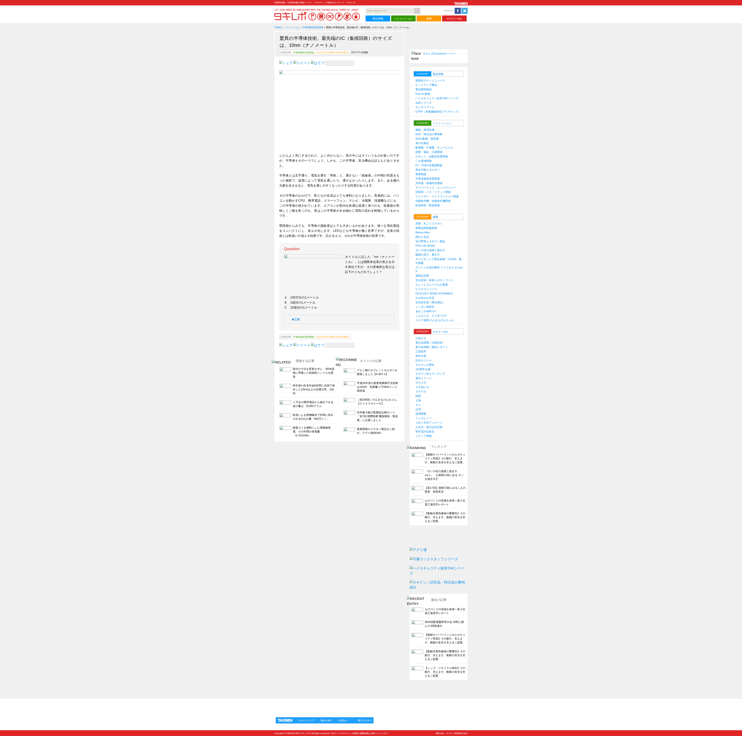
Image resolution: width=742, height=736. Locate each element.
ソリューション (403, 18)
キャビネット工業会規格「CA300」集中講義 (438, 261)
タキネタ (420, 391)
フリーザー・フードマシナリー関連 (437, 196)
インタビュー (423, 418)
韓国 (418, 395)
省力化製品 (422, 143)
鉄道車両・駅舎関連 (427, 205)
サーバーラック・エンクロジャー (435, 187)
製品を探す (326, 720)
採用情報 (420, 413)
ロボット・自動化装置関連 (431, 156)
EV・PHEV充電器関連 (428, 165)
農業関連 (420, 174)
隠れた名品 (422, 236)
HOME (277, 27)
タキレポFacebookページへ (440, 53)
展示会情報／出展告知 (428, 342)
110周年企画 (423, 369)
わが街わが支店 (424, 297)
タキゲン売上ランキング (430, 373)
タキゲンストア (306, 720)
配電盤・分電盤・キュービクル (434, 147)
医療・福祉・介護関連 (428, 152)
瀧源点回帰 (422, 275)
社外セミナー (423, 360)
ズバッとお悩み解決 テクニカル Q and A (438, 269)
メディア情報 (423, 436)
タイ (418, 404)
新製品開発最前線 (426, 227)
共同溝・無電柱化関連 (428, 183)
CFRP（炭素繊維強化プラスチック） (438, 111)
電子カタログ (365, 720)
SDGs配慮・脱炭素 (427, 138)
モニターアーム (424, 107)
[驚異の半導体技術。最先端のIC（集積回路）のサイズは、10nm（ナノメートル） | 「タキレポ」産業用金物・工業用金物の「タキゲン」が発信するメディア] (317, 63)
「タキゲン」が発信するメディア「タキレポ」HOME (309, 705)
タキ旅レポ (422, 387)
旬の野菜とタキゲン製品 (430, 241)
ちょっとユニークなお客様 (431, 284)
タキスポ (420, 382)
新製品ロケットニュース (430, 80)
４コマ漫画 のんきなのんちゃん (434, 320)
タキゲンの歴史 (424, 364)
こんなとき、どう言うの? (431, 315)
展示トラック (423, 378)
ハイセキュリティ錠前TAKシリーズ (436, 98)
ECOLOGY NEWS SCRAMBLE (332, 52)
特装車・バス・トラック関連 (433, 192)
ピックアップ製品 (426, 84)
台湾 (418, 409)
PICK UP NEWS (425, 245)
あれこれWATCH (425, 311)
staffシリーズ (423, 102)
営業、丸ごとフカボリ (428, 223)
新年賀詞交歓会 (424, 431)
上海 (418, 400)
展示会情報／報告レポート (431, 347)
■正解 (296, 319)
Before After (422, 232)
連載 (429, 18)
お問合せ (342, 720)
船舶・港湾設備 (424, 129)
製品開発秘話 (423, 89)
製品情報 (378, 18)
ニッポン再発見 (424, 306)
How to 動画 (422, 93)
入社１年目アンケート (428, 422)
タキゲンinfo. (454, 18)
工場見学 (420, 351)
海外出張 (420, 355)
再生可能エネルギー (427, 169)
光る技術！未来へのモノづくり (434, 280)
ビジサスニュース (426, 289)
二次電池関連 (423, 160)
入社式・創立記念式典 (428, 427)
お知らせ (420, 338)
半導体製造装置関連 (313, 27)
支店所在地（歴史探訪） (430, 302)
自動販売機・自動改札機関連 (433, 200)
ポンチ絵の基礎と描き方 (430, 250)
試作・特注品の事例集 (428, 134)
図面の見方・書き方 (427, 254)
